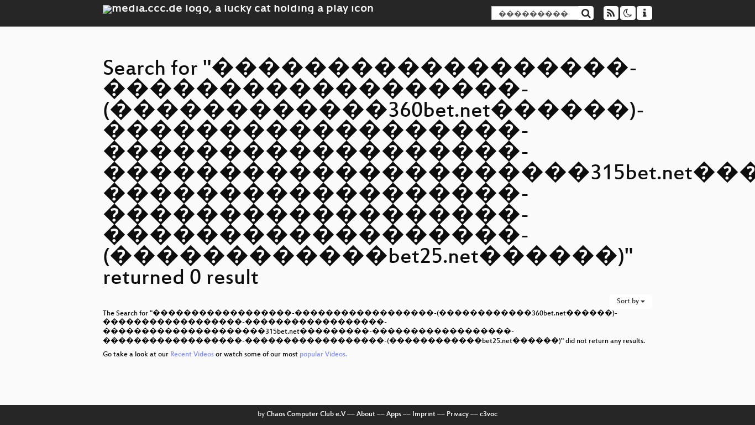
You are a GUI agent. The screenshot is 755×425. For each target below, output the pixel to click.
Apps (393, 414)
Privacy (458, 414)
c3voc (488, 414)
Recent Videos (193, 355)
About (365, 414)
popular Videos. (323, 355)
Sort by (629, 301)
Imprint (424, 414)
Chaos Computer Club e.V (305, 414)
